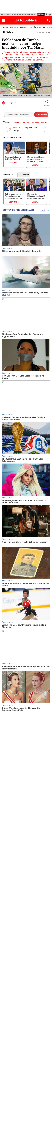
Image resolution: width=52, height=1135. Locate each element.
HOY (2, 14)
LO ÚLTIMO (5, 27)
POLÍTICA (14, 27)
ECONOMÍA (31, 27)
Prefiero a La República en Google (25, 129)
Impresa (17, 122)
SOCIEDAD (41, 27)
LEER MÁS (13, 163)
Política (8, 32)
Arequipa (25, 122)
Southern (35, 122)
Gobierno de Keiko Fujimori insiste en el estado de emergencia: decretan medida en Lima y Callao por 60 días (27, 53)
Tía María (44, 122)
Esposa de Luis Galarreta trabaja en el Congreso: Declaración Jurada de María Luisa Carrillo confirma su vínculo (26, 58)
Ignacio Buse (11, 14)
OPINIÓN (22, 27)
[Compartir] (46, 101)
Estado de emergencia (27, 14)
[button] (3, 20)
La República (12, 103)
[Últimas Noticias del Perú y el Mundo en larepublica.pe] (26, 20)
